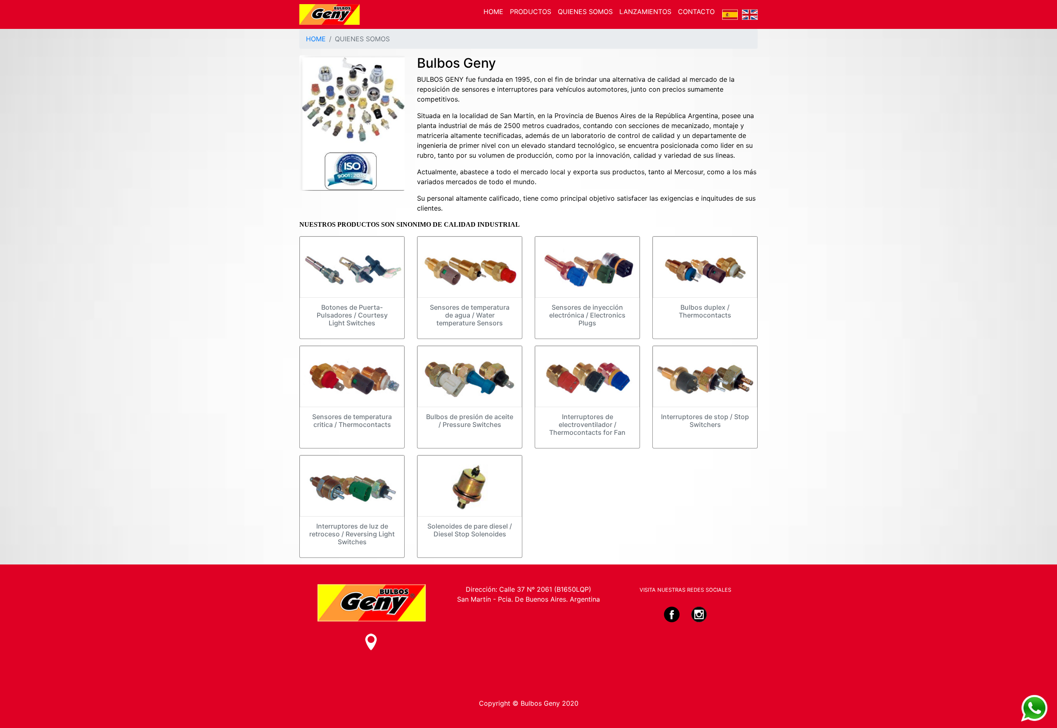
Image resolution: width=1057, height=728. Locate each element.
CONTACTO (696, 11)
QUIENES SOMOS (585, 11)
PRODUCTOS (530, 11)
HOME (493, 11)
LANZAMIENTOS (645, 11)
